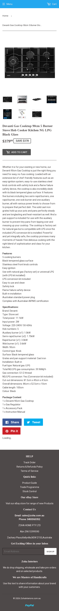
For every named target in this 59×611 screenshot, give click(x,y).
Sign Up (50, 551)
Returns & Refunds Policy (30, 466)
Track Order (29, 462)
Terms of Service (29, 471)
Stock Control (30, 491)
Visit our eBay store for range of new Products (29, 503)
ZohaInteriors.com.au (30, 598)
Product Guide (29, 483)
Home (5, 16)
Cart (54, 4)
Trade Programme (29, 487)
